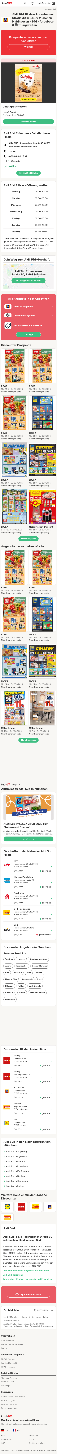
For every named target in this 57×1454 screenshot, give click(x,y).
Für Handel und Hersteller (12, 1344)
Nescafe (18, 972)
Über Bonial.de (7, 1340)
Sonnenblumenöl (40, 966)
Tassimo (9, 959)
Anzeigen (49, 9)
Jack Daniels (35, 986)
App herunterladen (9, 1404)
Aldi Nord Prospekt (9, 1378)
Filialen (25, 1317)
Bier (7, 972)
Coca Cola (10, 992)
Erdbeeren (10, 999)
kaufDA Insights (8, 1400)
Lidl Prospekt (6, 1385)
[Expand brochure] (28, 82)
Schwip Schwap (37, 992)
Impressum (33, 1435)
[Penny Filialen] (21, 1207)
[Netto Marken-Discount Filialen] (35, 1207)
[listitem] (14, 370)
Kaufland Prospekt (9, 1363)
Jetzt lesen (28, 839)
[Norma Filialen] (7, 1217)
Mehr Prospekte (28, 539)
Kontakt (31, 1439)
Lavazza (21, 959)
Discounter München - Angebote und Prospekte (27, 1279)
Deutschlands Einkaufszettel (13, 1396)
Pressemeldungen (9, 1408)
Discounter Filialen (40, 1317)
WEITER (28, 47)
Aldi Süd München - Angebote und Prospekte (26, 1270)
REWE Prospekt (8, 1367)
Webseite (15, 161)
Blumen (39, 972)
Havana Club (11, 979)
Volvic (22, 992)
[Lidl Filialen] (7, 1207)
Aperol (8, 966)
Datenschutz (6, 1439)
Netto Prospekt (7, 1382)
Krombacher (21, 966)
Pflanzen (9, 986)
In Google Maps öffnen (28, 280)
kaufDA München (11, 1317)
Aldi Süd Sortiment (13, 1275)
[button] (28, 92)
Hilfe (3, 1435)
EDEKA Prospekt (8, 1359)
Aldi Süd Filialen (10, 1321)
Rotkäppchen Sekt (38, 959)
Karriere (4, 1348)
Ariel (28, 972)
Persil (39, 979)
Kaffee (21, 986)
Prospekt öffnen (28, 121)
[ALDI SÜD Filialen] (49, 1207)
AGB (3, 1443)
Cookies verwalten (36, 1443)
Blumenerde (27, 979)
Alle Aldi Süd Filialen (28, 173)
